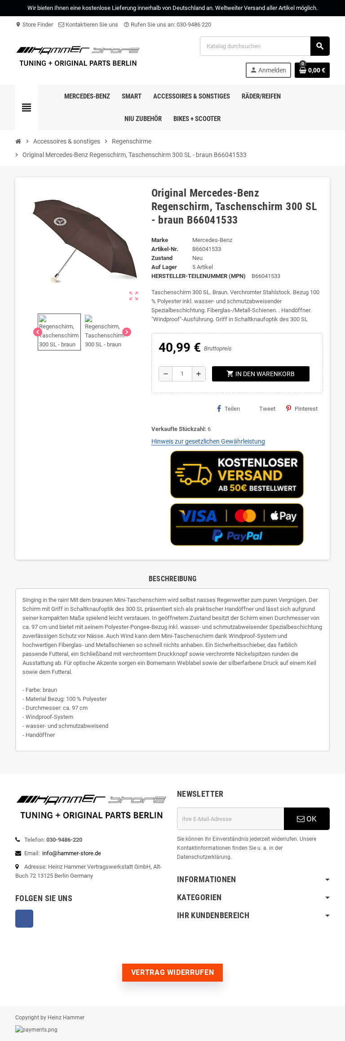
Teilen (232, 408)
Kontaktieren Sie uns (91, 24)
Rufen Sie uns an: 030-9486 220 (167, 24)
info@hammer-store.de (71, 853)
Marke (159, 240)
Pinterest (306, 408)
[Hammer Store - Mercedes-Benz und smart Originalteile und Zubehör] (78, 56)
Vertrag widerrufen (172, 972)
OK (311, 818)
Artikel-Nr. (164, 249)
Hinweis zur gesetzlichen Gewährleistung (208, 441)
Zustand (161, 258)
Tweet (267, 408)
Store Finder (34, 24)
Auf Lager (164, 267)
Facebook (24, 919)
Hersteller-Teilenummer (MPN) (198, 276)
